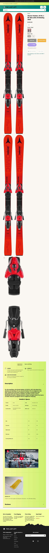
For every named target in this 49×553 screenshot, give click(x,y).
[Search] (44, 10)
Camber (9, 368)
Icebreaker (16, 541)
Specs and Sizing (28, 364)
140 (29, 36)
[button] (41, 7)
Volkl (15, 543)
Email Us (37, 518)
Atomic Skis (16, 546)
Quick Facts (19, 364)
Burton (15, 535)
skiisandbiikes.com (6, 538)
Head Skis (16, 545)
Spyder (15, 539)
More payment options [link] (32, 47)
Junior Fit (29, 368)
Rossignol (16, 537)
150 (33, 36)
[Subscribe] (44, 535)
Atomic (28, 13)
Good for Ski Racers (11, 374)
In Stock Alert (41, 40)
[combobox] (24, 10)
